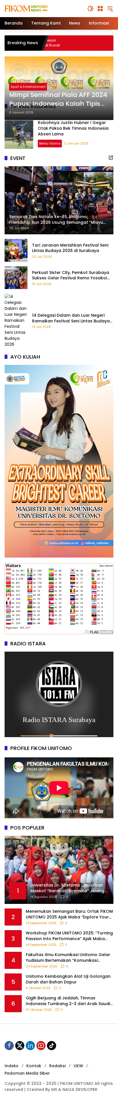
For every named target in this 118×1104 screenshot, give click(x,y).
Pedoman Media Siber (27, 1073)
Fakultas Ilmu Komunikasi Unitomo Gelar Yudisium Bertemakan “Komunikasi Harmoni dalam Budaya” (68, 957)
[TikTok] (51, 1045)
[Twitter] (19, 1045)
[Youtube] (41, 1045)
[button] (90, 8)
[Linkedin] (30, 1045)
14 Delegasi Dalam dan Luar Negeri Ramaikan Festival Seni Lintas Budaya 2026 (71, 318)
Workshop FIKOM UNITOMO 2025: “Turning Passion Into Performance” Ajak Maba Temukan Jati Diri (69, 936)
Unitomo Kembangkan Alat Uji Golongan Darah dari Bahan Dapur (68, 979)
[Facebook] (9, 1045)
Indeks (11, 1066)
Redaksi (57, 1066)
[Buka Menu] (100, 8)
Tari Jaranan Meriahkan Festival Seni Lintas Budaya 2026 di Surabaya (70, 248)
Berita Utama (49, 143)
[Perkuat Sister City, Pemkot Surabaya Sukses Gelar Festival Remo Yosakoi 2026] (16, 277)
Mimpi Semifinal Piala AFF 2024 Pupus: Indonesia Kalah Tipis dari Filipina (58, 99)
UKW (78, 1066)
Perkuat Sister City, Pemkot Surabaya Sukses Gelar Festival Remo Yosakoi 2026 (70, 275)
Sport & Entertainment (28, 86)
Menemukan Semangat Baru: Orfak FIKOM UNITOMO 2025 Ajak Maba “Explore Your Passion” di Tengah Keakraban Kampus (69, 914)
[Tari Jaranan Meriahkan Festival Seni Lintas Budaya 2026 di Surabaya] (16, 250)
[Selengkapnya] (110, 157)
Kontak (33, 1066)
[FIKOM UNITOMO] (33, 8)
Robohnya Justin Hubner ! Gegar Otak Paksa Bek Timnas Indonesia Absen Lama (73, 128)
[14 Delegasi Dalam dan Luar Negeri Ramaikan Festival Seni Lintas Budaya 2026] (16, 320)
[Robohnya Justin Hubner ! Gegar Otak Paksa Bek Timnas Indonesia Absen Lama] (19, 134)
